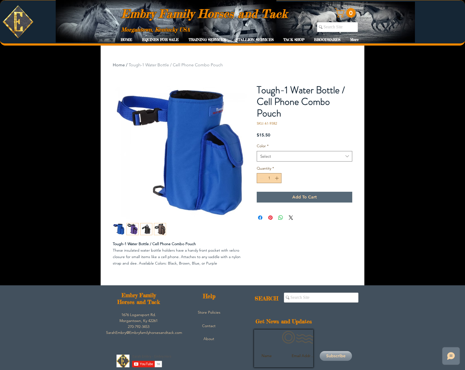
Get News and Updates (284, 321)
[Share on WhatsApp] (280, 217)
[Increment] (277, 178)
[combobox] (304, 156)
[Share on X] (291, 217)
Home (119, 64)
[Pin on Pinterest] (270, 217)
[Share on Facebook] (260, 217)
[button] (346, 13)
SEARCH (266, 298)
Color (263, 145)
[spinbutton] (269, 178)
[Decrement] (261, 178)
